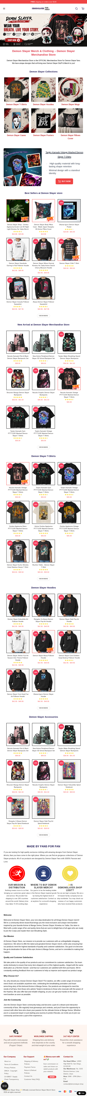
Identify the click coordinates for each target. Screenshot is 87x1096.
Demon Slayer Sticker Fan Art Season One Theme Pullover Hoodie (17, 658)
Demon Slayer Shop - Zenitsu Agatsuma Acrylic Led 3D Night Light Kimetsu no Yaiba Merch (18, 227)
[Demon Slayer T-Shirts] (16, 89)
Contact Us (28, 1076)
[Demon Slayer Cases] (16, 120)
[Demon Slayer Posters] (43, 120)
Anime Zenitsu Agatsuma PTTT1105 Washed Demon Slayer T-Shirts (43, 528)
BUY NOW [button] (66, 181)
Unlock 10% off (4, 1086)
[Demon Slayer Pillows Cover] (70, 120)
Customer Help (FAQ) (32, 1079)
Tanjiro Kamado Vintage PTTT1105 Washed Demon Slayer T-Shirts (43, 433)
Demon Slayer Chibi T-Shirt (69, 263)
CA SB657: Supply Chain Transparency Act (11, 1079)
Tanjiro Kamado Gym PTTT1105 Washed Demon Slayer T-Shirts (18, 433)
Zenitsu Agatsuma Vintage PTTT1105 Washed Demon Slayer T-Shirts (69, 528)
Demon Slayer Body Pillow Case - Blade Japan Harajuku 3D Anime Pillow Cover (43, 227)
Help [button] (82, 1093)
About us (7, 1061)
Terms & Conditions (11, 1064)
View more (43, 315)
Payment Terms (29, 1067)
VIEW (18, 220)
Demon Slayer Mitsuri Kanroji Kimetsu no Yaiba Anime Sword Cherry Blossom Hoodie (43, 265)
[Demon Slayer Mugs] (70, 89)
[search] (76, 8)
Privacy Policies (9, 1067)
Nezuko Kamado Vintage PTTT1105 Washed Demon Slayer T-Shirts (69, 395)
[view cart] (83, 8)
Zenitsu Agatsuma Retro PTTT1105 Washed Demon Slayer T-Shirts (18, 528)
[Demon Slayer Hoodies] (43, 89)
